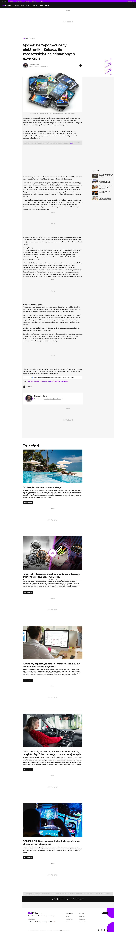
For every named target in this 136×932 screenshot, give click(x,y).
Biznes (27, 5)
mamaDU (27, 1)
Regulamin (82, 919)
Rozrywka (41, 1)
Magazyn (47, 5)
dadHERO (34, 1)
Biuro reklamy (69, 913)
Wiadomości (16, 5)
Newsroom (82, 916)
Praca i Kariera (34, 5)
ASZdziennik (19, 1)
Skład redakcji (69, 919)
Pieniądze (41, 5)
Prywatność (82, 922)
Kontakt (68, 922)
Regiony (22, 5)
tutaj (71, 143)
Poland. (4, 1)
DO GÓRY (104, 912)
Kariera (67, 916)
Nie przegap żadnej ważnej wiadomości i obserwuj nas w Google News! (54, 377)
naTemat (11, 1)
